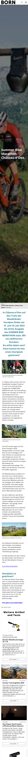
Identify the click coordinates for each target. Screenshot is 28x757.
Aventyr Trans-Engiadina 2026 (13, 683)
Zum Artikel (13, 700)
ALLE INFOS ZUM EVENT (10, 566)
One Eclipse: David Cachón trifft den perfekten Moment (12, 725)
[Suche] (22, 2)
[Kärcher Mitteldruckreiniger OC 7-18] (14, 626)
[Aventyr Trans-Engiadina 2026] (14, 672)
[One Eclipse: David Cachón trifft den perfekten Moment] (14, 713)
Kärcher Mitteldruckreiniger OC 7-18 (12, 641)
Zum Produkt (13, 659)
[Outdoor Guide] (8, 2)
